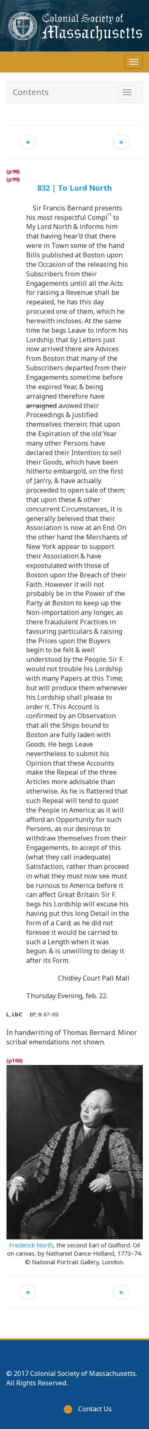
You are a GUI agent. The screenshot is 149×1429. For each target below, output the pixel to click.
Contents (31, 92)
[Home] (74, 25)
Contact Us (95, 1408)
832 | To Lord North (74, 188)
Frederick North (31, 1245)
